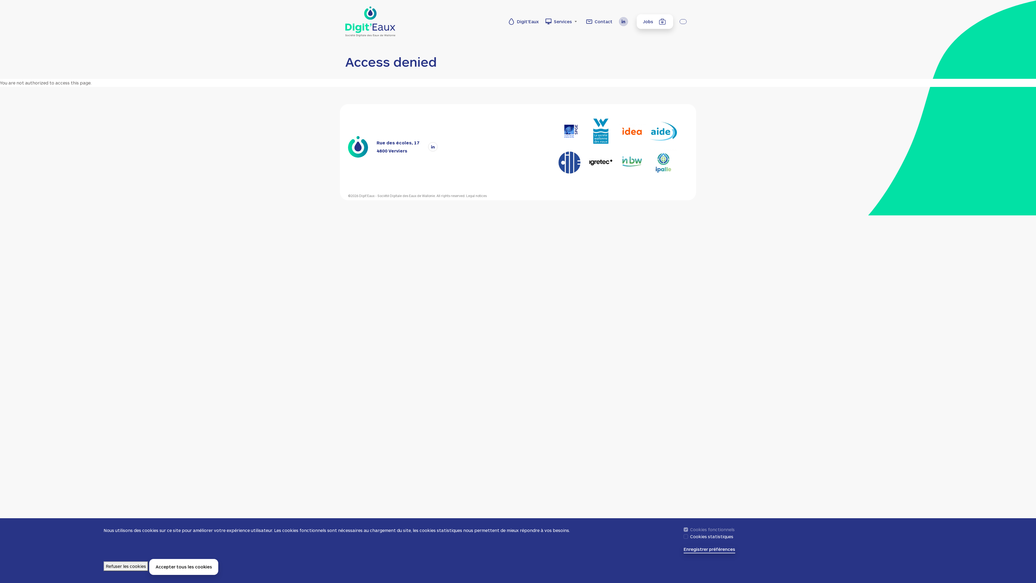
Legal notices (476, 196)
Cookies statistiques (711, 536)
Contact (603, 21)
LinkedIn (626, 21)
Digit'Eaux (528, 21)
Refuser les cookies (126, 566)
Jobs (648, 21)
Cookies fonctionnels (712, 529)
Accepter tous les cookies (184, 566)
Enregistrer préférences (709, 549)
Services (563, 21)
